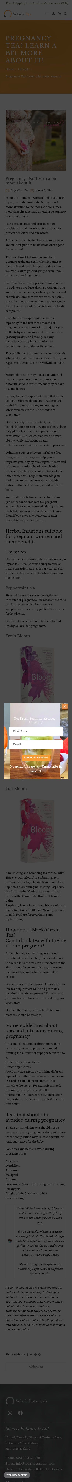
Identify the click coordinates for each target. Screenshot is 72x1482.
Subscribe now (36, 757)
